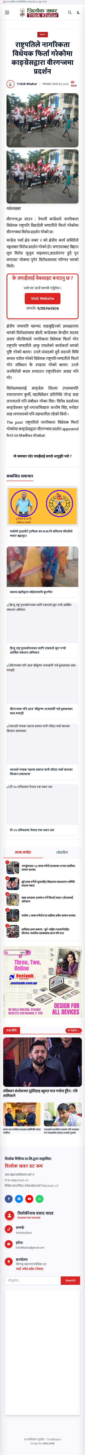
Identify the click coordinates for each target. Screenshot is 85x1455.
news (42, 34)
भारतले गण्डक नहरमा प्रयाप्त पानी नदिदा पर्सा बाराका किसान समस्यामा (41, 772)
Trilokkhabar (54, 1439)
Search (70, 1280)
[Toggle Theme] (78, 12)
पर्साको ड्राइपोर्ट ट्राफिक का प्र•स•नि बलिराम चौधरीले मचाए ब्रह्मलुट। (41, 534)
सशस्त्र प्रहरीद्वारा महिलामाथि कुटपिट (31, 592)
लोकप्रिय (62, 853)
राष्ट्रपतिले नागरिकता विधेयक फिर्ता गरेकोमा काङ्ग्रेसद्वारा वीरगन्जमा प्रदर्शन (42, 425)
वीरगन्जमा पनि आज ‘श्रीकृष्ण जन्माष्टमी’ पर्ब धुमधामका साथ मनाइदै (41, 711)
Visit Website (42, 298)
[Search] (70, 12)
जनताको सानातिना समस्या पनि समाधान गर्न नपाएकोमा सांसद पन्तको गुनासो (61, 1131)
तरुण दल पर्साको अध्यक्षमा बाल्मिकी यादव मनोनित (22, 1131)
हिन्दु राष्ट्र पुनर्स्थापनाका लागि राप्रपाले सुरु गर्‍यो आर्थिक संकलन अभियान (38, 650)
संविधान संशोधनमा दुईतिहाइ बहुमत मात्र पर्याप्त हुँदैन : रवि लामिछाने (40, 1093)
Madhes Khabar (32, 435)
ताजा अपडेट (23, 853)
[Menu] (7, 12)
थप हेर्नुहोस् (72, 1030)
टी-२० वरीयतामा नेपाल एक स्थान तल (32, 830)
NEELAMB (49, 1443)
